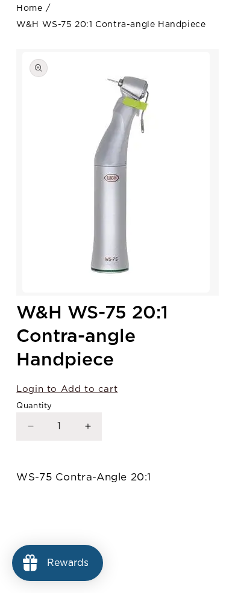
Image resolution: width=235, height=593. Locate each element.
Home (29, 8)
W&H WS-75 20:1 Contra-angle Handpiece (110, 24)
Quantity (34, 406)
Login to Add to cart (67, 389)
